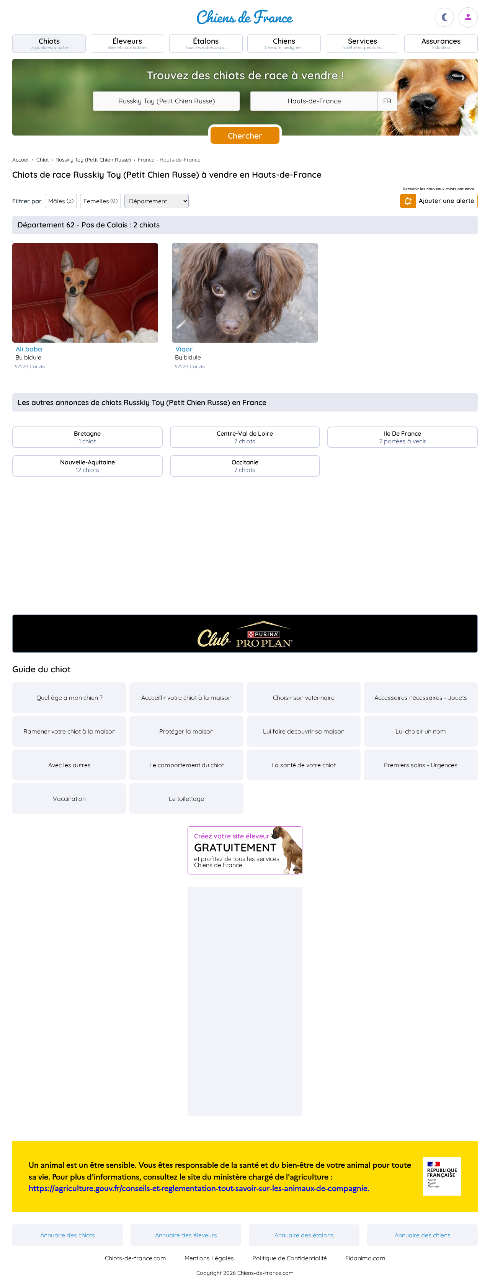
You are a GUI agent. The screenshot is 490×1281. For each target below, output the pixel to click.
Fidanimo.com (365, 1258)
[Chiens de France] (245, 17)
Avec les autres (69, 765)
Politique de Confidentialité (289, 1258)
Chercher (245, 136)
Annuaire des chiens (423, 1235)
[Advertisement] (245, 548)
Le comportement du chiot (186, 765)
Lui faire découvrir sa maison (304, 731)
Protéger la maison (186, 731)
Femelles (100, 201)
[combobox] (166, 101)
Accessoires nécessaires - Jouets (420, 697)
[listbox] (387, 101)
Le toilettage (186, 798)
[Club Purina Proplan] (245, 633)
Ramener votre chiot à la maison (69, 731)
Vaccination (69, 798)
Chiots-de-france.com (135, 1258)
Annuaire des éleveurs (186, 1235)
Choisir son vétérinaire (304, 697)
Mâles (61, 201)
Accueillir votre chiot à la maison (186, 697)
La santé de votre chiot (303, 765)
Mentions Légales (209, 1258)
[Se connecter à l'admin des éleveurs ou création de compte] (468, 17)
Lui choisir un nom (420, 731)
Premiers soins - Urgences (420, 765)
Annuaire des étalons (304, 1235)
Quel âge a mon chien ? (69, 697)
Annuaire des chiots (67, 1235)
